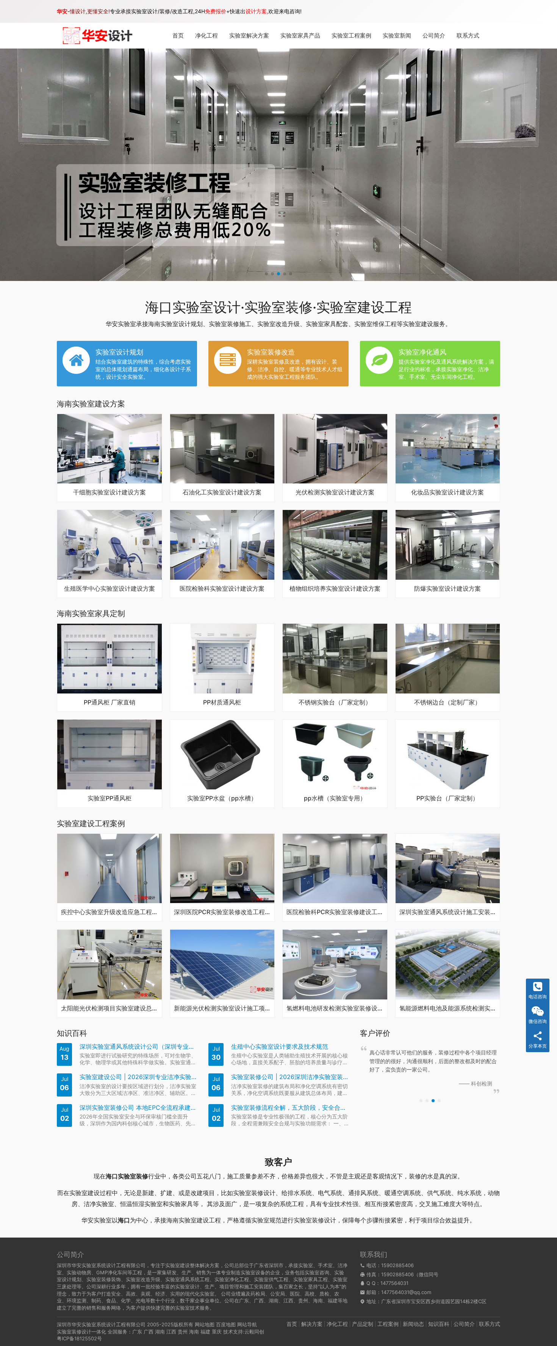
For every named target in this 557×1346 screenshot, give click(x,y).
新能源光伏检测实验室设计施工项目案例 (222, 1008)
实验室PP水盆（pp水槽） (222, 798)
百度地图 (226, 1324)
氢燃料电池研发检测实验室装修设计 (334, 1008)
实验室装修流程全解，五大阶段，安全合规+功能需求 (290, 1107)
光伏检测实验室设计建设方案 (335, 492)
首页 (178, 35)
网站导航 (247, 1324)
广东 (137, 1332)
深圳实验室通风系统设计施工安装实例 (447, 912)
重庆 (217, 1332)
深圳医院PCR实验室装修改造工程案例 (222, 912)
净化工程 (206, 35)
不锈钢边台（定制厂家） (447, 702)
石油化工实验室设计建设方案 (222, 492)
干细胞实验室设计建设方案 (109, 492)
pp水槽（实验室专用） (335, 798)
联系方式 (468, 35)
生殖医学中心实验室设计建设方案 (109, 588)
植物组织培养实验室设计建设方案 (334, 588)
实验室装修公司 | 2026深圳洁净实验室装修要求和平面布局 (290, 1077)
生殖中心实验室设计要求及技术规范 (279, 1046)
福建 (205, 1332)
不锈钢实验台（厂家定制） (335, 702)
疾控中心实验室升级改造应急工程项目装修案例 (109, 912)
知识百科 (438, 1324)
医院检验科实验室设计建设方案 (222, 588)
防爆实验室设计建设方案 (447, 588)
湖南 (160, 1332)
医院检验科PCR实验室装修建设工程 (334, 912)
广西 (148, 1332)
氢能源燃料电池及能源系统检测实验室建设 (447, 1008)
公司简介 (433, 35)
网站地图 (204, 1324)
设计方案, (257, 11)
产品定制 (362, 1324)
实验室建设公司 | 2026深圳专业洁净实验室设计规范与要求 (138, 1077)
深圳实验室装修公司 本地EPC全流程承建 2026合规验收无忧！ (138, 1107)
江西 (171, 1332)
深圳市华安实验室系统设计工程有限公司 (101, 1324)
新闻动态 (413, 1324)
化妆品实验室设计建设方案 (447, 492)
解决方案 (311, 1324)
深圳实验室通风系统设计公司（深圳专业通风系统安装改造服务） (138, 1046)
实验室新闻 (397, 35)
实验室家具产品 (300, 35)
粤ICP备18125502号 (79, 1338)
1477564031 (394, 1283)
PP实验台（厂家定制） (447, 798)
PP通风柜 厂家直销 (109, 702)
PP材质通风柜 (222, 702)
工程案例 (388, 1324)
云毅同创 (254, 1332)
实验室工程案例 (351, 35)
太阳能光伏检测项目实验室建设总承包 (109, 1008)
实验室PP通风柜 (109, 798)
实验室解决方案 (249, 35)
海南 (194, 1332)
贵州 (183, 1332)
